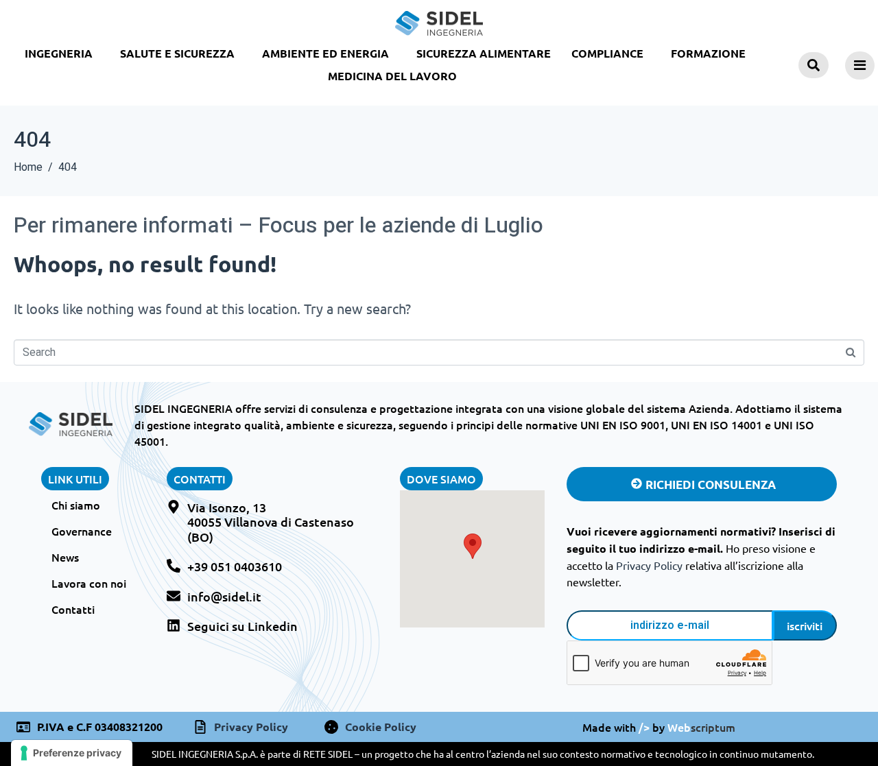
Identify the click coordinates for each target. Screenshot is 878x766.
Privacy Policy (649, 565)
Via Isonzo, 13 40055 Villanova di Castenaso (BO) (270, 521)
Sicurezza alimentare (483, 53)
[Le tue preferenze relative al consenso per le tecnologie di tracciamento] (71, 753)
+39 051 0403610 (234, 566)
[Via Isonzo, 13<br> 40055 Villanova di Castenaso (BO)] (173, 507)
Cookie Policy (380, 726)
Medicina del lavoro (392, 76)
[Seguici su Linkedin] (173, 625)
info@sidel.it (224, 596)
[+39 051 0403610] (173, 566)
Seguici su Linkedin (242, 626)
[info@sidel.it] (173, 596)
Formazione (708, 53)
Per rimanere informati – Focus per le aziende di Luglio (278, 225)
